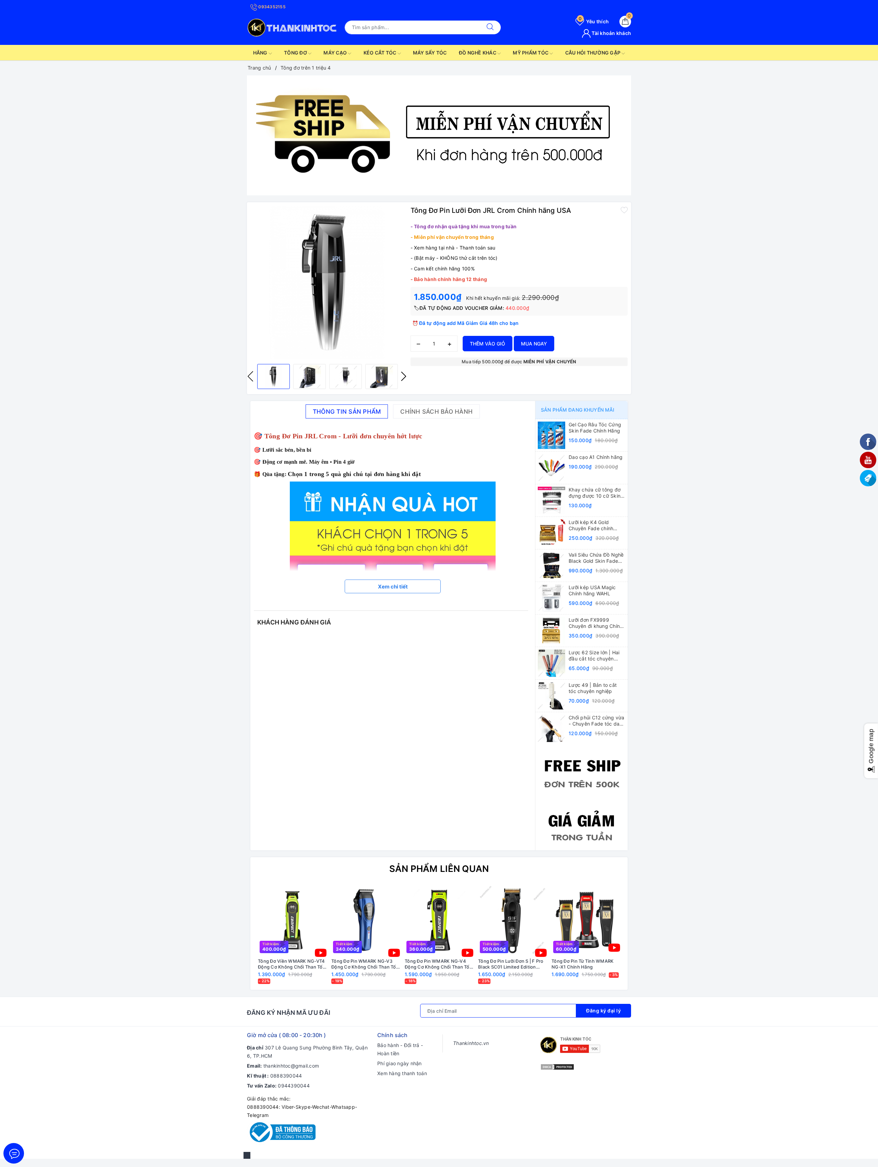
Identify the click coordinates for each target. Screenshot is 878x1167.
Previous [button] (250, 376)
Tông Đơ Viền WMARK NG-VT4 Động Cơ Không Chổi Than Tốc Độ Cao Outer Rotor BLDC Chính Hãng (291, 964)
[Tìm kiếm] (490, 27)
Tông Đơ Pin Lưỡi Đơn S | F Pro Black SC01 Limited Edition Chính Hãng (511, 964)
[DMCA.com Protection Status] (557, 1066)
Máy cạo (335, 53)
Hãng (261, 53)
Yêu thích (594, 21)
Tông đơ (296, 53)
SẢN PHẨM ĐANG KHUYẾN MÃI (577, 410)
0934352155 (271, 6)
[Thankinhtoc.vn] (292, 26)
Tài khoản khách (611, 33)
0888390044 (286, 1076)
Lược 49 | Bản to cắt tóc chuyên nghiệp (593, 688)
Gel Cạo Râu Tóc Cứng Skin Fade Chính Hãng (595, 428)
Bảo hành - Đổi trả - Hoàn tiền (400, 1049)
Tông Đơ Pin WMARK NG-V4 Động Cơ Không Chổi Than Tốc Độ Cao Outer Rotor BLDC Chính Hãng (438, 964)
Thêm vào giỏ (487, 344)
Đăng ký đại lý (603, 1010)
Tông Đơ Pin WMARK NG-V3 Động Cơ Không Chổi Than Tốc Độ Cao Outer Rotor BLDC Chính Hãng (365, 964)
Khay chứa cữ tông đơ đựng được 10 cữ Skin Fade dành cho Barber (594, 493)
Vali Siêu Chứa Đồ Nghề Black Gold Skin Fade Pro (596, 558)
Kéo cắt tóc (381, 53)
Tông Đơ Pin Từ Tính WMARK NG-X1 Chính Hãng (582, 964)
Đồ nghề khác (478, 53)
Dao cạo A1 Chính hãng (595, 457)
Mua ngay (534, 344)
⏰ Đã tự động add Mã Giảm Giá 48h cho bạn (465, 323)
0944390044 (294, 1086)
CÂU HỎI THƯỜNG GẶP (593, 53)
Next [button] (404, 376)
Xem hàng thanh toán (402, 1073)
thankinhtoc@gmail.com (291, 1066)
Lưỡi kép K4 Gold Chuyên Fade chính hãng (591, 525)
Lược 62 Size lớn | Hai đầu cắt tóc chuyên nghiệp (594, 655)
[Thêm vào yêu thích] (624, 210)
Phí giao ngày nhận (399, 1063)
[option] (439, 135)
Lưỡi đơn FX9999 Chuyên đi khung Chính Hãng (595, 623)
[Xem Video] (321, 953)
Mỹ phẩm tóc (531, 53)
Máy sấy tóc (430, 53)
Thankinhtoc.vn (471, 1043)
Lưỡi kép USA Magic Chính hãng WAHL (592, 590)
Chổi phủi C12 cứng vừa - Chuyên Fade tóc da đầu (597, 721)
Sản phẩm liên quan (439, 868)
